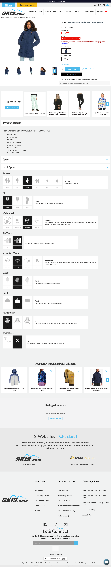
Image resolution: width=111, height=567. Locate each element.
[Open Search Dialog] (95, 4)
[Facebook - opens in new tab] (45, 524)
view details (65, 43)
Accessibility (91, 563)
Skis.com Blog (89, 510)
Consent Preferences (55, 554)
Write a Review (55, 418)
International (64, 500)
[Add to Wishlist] (82, 69)
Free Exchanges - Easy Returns (55, 1)
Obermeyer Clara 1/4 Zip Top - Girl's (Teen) (41, 389)
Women (48, 12)
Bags (61, 12)
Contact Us (63, 490)
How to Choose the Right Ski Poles (96, 503)
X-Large (66, 59)
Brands (100, 12)
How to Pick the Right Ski (94, 490)
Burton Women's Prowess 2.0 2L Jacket (14, 389)
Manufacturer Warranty (69, 506)
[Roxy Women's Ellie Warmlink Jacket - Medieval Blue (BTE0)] (6, 70)
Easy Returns (41, 506)
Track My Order (42, 495)
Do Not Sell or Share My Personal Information (50, 563)
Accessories (89, 12)
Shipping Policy (65, 495)
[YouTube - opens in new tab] (65, 524)
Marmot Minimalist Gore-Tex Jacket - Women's (96, 389)
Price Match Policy (66, 511)
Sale (106, 12)
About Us (87, 515)
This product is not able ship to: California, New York (75, 83)
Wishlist (38, 511)
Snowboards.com (27, 5)
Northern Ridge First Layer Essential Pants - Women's (80, 113)
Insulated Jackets (30, 17)
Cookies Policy (30, 563)
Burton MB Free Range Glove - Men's (69, 389)
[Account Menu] (99, 4)
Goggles (69, 12)
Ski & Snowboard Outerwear (17, 17)
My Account (40, 490)
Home (2, 17)
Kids (55, 12)
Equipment (33, 12)
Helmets (78, 12)
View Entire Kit (89, 69)
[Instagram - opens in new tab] (55, 524)
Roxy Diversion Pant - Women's (35, 114)
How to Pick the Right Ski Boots (94, 496)
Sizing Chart (65, 64)
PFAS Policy (82, 563)
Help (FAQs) (63, 516)
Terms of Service (72, 563)
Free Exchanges (42, 500)
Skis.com (8, 5)
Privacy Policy (20, 563)
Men (40, 12)
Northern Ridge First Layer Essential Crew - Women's (57, 113)
